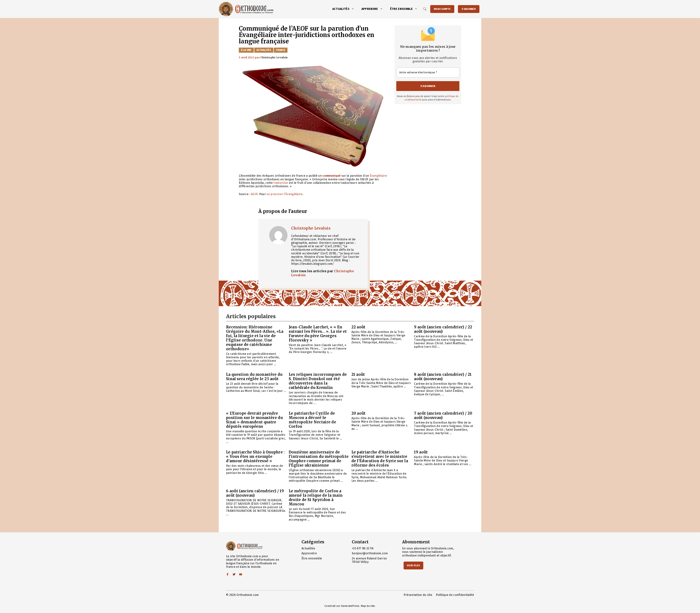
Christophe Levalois (310, 228)
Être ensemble (401, 9)
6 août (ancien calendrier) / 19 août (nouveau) (255, 493)
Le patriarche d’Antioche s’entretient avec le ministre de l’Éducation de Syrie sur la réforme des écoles (379, 458)
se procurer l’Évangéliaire (284, 194)
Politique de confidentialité (455, 595)
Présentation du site (418, 595)
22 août (358, 327)
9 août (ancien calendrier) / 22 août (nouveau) (443, 329)
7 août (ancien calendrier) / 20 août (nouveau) (443, 415)
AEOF (254, 194)
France (280, 50)
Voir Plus (413, 565)
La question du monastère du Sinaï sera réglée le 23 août (254, 376)
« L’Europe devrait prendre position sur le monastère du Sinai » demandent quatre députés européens (254, 420)
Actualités (340, 9)
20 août (358, 413)
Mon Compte (442, 9)
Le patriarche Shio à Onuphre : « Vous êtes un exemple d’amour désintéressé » (255, 456)
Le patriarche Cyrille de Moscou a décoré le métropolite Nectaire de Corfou (312, 420)
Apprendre (369, 9)
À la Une (246, 50)
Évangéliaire (378, 175)
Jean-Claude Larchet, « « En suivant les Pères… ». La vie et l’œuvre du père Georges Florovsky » (318, 333)
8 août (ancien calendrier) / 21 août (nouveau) (443, 376)
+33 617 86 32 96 (363, 548)
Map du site (368, 606)
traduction (280, 183)
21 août (358, 374)
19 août (421, 452)
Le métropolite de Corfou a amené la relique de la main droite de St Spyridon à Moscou (316, 497)
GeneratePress (350, 606)
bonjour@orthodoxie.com (370, 553)
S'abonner (469, 9)
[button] (353, 8)
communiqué (331, 175)
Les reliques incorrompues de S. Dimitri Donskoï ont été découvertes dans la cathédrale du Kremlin (318, 381)
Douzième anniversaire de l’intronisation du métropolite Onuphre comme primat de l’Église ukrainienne (319, 458)
